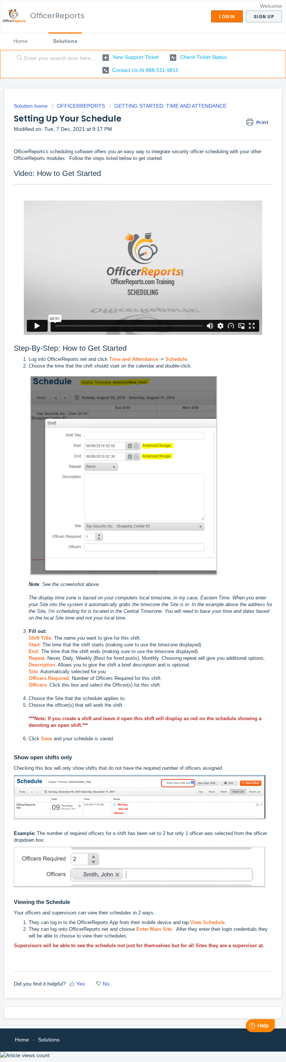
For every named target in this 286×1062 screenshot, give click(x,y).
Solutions (65, 41)
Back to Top (252, 1047)
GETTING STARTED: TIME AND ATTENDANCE (170, 106)
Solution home (31, 106)
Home (20, 41)
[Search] (18, 58)
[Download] (129, 539)
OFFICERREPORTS (81, 106)
